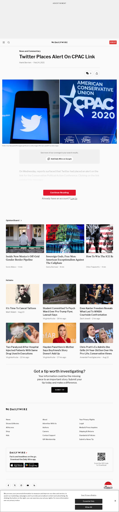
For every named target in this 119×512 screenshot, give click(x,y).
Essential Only (88, 501)
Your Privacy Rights (87, 420)
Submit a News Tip (86, 439)
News (8, 419)
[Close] (115, 500)
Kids (7, 435)
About (45, 419)
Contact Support (49, 435)
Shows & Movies (12, 423)
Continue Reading (59, 192)
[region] (59, 501)
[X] (14, 485)
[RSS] (34, 485)
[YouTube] (27, 485)
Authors (46, 427)
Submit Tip (59, 390)
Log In (73, 198)
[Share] (97, 73)
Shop (8, 431)
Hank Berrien (25, 62)
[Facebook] (8, 485)
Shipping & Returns (86, 431)
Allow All (88, 507)
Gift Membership (49, 439)
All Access (10, 427)
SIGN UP (113, 42)
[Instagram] (21, 485)
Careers (46, 431)
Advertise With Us (50, 423)
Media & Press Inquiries (88, 427)
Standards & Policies (87, 435)
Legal (81, 423)
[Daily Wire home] (59, 42)
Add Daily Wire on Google (61, 159)
